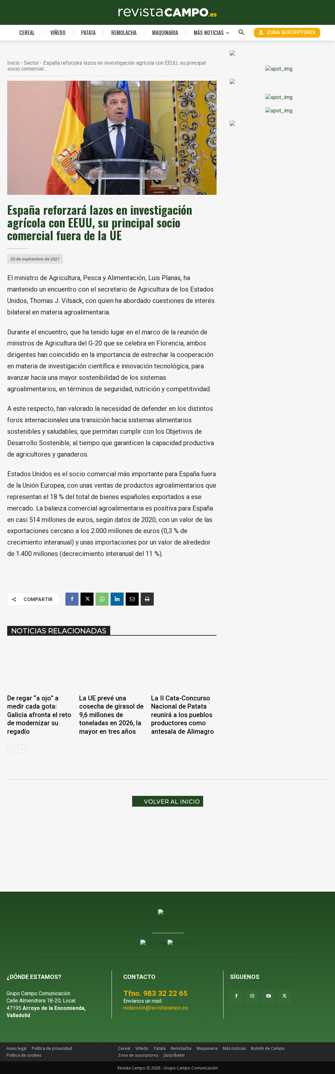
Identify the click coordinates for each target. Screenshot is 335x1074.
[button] (241, 33)
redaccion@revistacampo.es (155, 1008)
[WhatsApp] (102, 599)
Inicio (13, 63)
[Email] (132, 599)
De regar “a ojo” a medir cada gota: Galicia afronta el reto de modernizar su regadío (39, 715)
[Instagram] (252, 996)
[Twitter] (284, 996)
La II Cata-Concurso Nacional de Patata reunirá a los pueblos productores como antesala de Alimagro (182, 715)
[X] (87, 599)
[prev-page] (11, 749)
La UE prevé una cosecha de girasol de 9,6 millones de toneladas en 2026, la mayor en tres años (111, 715)
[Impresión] (147, 599)
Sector (31, 63)
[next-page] (22, 749)
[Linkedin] (117, 599)
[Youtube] (268, 996)
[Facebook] (72, 599)
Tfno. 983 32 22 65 (155, 993)
